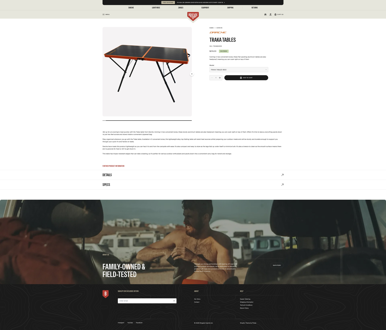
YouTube (130, 322)
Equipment (205, 8)
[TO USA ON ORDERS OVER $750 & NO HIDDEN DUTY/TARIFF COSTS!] (193, 2)
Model (211, 65)
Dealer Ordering (245, 299)
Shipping (230, 8)
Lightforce (156, 8)
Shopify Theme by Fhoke (248, 323)
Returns (255, 8)
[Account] (270, 14)
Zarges (180, 8)
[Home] (193, 16)
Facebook (139, 322)
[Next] (192, 74)
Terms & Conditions (246, 305)
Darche (131, 8)
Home (211, 28)
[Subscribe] (174, 300)
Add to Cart (248, 78)
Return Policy (244, 308)
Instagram (121, 322)
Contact (196, 302)
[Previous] (103, 74)
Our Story (277, 265)
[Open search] (265, 14)
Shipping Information (246, 302)
